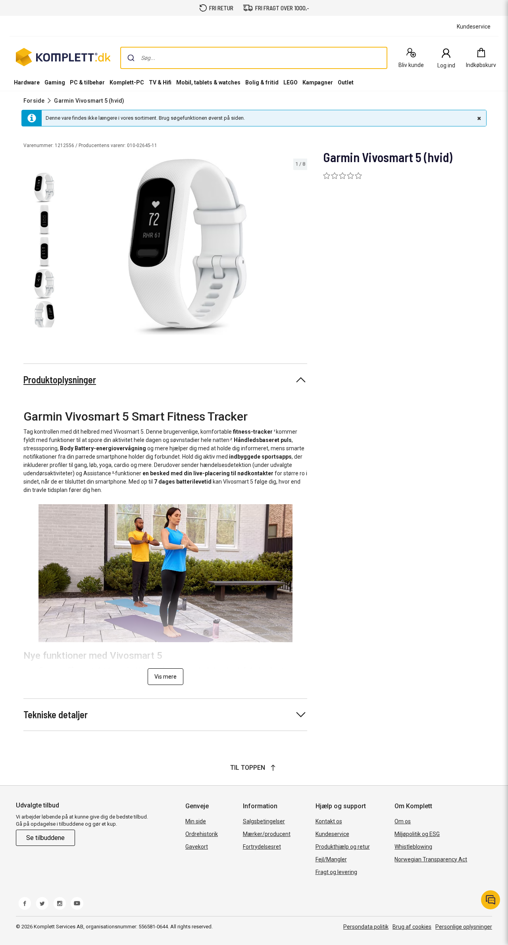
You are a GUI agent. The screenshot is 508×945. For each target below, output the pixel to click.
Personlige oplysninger (463, 927)
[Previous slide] (74, 248)
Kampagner (317, 82)
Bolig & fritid (262, 82)
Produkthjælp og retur (343, 847)
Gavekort (196, 847)
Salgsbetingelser (264, 821)
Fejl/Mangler (331, 859)
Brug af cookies (412, 927)
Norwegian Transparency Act (430, 859)
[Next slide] (300, 248)
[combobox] (253, 58)
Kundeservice (332, 834)
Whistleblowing (413, 847)
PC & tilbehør (87, 82)
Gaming (54, 82)
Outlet (346, 82)
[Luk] (478, 118)
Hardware (27, 82)
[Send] (131, 58)
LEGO (290, 82)
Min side (195, 821)
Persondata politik (366, 927)
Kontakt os (329, 821)
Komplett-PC (127, 82)
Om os (402, 821)
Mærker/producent (267, 834)
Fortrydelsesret (262, 847)
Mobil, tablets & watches (208, 82)
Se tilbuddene (45, 838)
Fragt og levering (336, 872)
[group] (187, 247)
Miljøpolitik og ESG (417, 834)
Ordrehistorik (201, 834)
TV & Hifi (160, 82)
